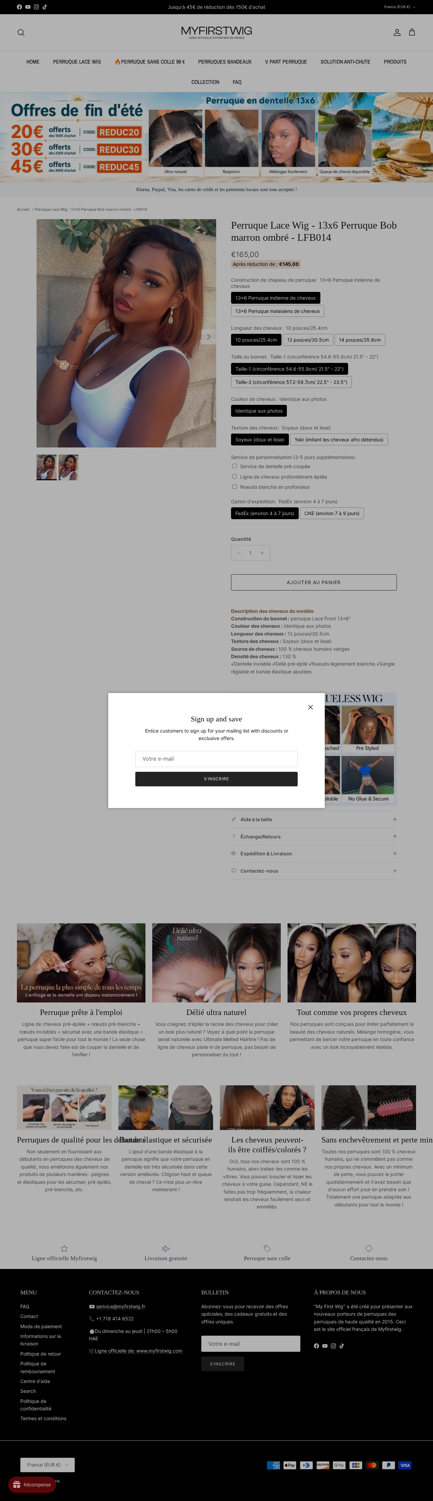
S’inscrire (216, 778)
